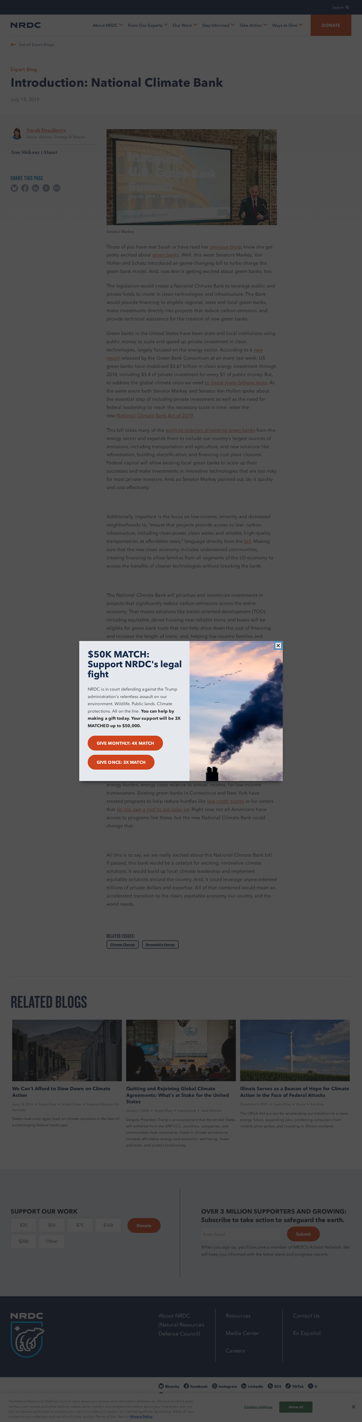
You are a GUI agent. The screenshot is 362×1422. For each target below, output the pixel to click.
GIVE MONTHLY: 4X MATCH (125, 743)
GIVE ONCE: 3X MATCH (121, 762)
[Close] (278, 645)
